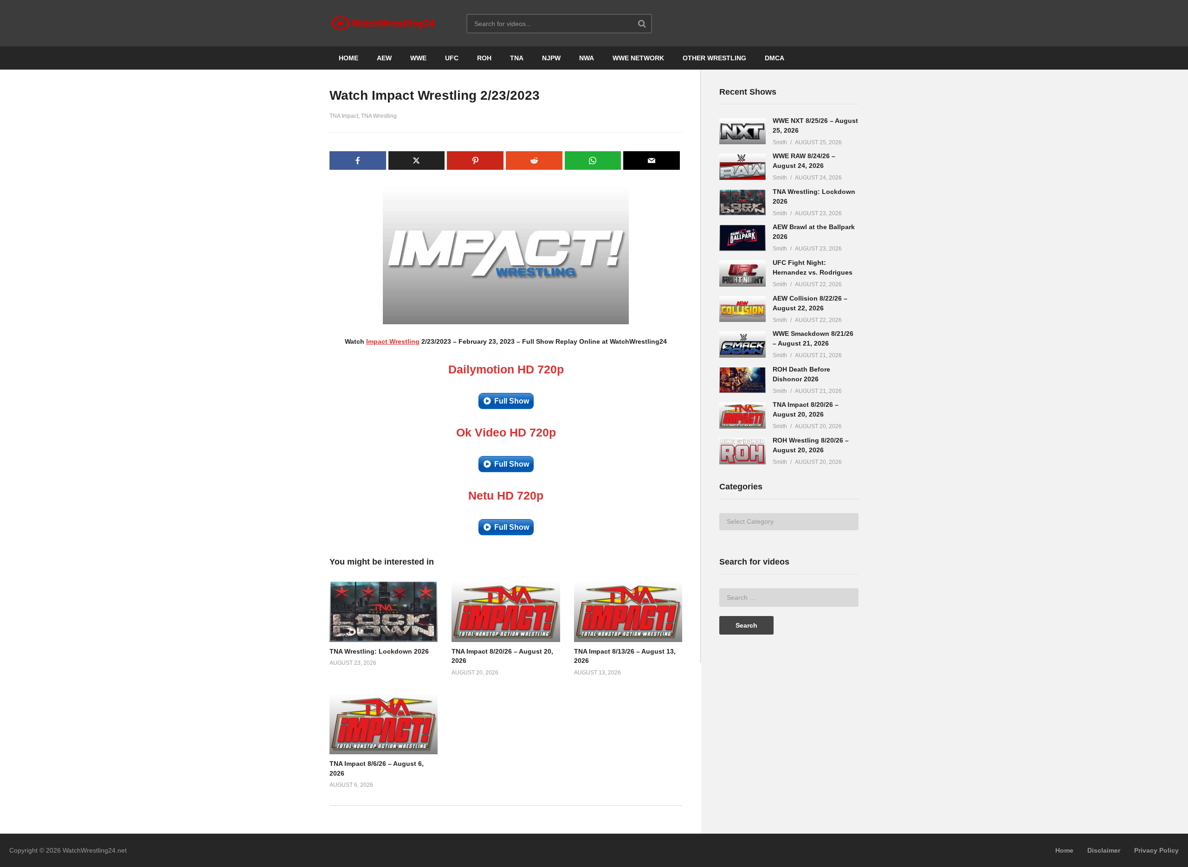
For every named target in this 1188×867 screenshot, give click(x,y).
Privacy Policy (1156, 850)
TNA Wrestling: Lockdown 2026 (379, 651)
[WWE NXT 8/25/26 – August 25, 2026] (742, 131)
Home (1064, 850)
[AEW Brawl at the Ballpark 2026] (742, 238)
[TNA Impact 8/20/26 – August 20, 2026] (742, 415)
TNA (516, 58)
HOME (348, 58)
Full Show (511, 401)
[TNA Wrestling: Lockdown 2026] (742, 202)
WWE (418, 58)
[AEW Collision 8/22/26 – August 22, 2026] (742, 309)
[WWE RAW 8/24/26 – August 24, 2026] (742, 167)
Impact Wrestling (393, 341)
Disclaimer (1103, 850)
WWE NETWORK (638, 58)
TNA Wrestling (379, 116)
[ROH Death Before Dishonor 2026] (742, 380)
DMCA (774, 58)
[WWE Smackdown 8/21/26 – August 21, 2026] (742, 344)
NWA (586, 58)
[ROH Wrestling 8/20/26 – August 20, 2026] (742, 451)
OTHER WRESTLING (714, 58)
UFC (451, 58)
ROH (484, 58)
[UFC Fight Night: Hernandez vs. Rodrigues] (742, 273)
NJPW (551, 58)
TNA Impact (343, 116)
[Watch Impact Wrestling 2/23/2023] (383, 611)
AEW (384, 58)
